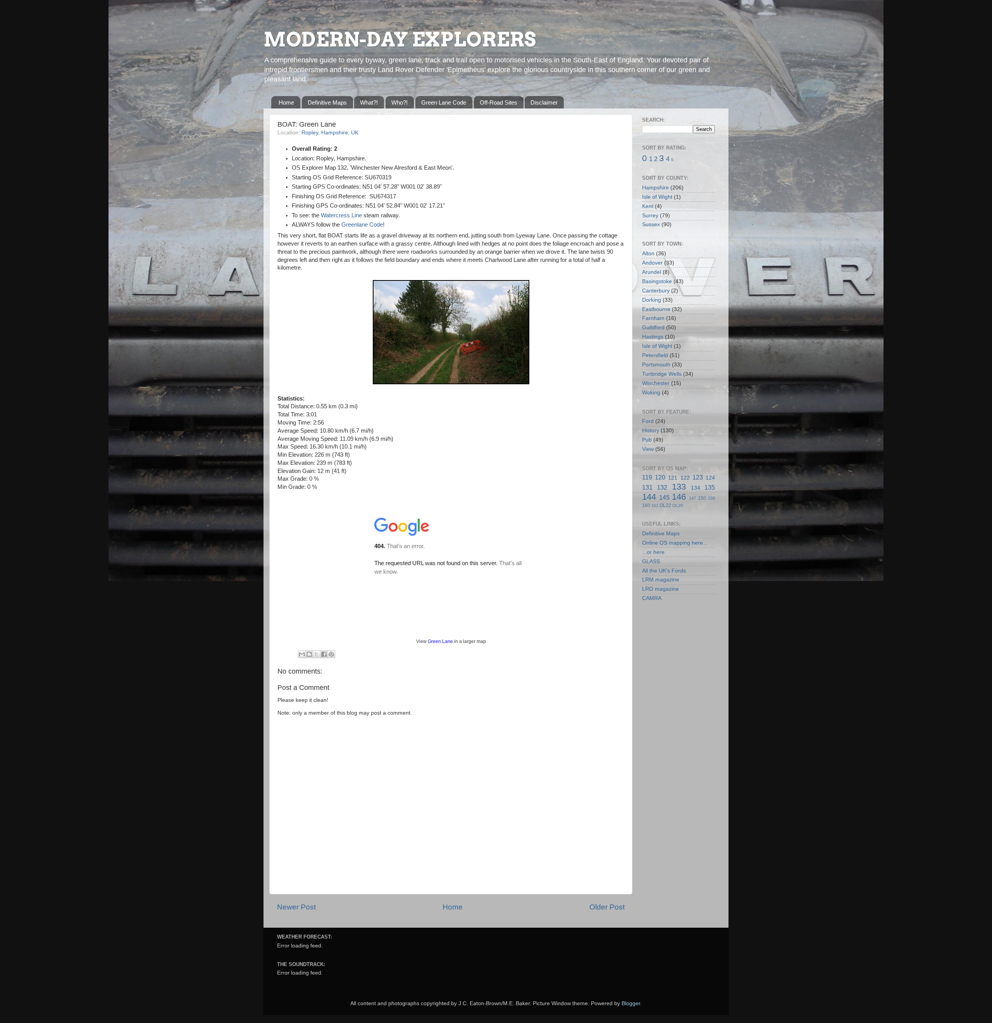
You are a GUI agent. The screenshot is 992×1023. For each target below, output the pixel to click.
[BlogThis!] (309, 654)
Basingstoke (657, 281)
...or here (653, 552)
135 (709, 487)
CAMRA (651, 598)
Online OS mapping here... (675, 543)
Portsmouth (656, 365)
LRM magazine (660, 580)
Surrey (650, 215)
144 (649, 497)
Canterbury (656, 291)
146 (679, 497)
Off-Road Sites (498, 102)
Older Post (607, 907)
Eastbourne (656, 309)
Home (286, 102)
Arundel (651, 272)
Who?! (399, 102)
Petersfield (655, 355)
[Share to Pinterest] (331, 654)
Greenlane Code (362, 225)
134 (695, 488)
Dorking (651, 300)
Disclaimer (544, 102)
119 (647, 477)
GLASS (651, 561)
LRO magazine (660, 589)
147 (692, 498)
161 (654, 505)
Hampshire (655, 188)
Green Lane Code (443, 102)
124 (710, 478)
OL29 (677, 505)
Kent (647, 206)
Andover (652, 263)
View (648, 449)
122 (685, 478)
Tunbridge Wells (662, 374)
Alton (648, 253)
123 (697, 477)
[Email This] (302, 654)
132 (662, 487)
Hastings (652, 337)
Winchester (656, 383)
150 (702, 498)
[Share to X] (316, 654)
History (650, 430)
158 (711, 498)
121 (672, 478)
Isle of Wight (657, 197)
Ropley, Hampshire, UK (329, 133)
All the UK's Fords (664, 571)
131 (647, 487)
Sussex (651, 224)
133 (679, 487)
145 (664, 497)
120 (660, 477)
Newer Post (296, 907)
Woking (651, 392)
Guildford (653, 327)
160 (646, 505)
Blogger (631, 1003)
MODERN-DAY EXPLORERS (400, 39)
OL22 (665, 505)
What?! (369, 102)
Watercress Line (341, 215)
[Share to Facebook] (324, 654)
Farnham (653, 318)
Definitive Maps (327, 102)
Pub (647, 440)
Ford (648, 421)
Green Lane (440, 641)
